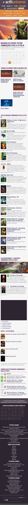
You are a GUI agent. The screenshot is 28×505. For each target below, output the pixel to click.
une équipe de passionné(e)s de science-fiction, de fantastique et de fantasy (14, 401)
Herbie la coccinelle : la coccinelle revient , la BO (14, 464)
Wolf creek (10, 175)
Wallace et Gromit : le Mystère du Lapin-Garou (16, 120)
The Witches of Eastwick (17, 286)
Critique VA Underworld (14, 483)
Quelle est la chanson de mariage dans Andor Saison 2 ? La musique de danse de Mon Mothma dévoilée (14, 430)
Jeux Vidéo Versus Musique (14, 442)
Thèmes (23, 13)
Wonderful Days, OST (13, 197)
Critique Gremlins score (14, 480)
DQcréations (21, 497)
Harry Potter (14, 449)
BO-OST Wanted (11, 142)
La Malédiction (14, 456)
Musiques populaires (6, 323)
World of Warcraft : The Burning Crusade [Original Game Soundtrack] (16, 229)
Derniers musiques (6, 328)
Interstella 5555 (14, 437)
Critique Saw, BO (14, 492)
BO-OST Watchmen (12, 153)
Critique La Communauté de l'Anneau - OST (14, 490)
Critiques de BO (8, 11)
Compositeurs (9, 15)
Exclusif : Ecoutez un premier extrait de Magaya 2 (14, 434)
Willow (9, 164)
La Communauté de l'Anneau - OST (14, 463)
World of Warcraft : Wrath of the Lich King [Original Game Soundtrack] (18, 94)
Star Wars (14, 450)
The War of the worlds (16, 275)
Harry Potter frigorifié (14, 435)
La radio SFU (14, 441)
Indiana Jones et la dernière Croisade (14, 476)
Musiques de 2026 (6, 324)
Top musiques (17, 13)
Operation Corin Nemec (14, 428)
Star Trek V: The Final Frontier (14, 466)
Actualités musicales (18, 11)
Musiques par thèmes (6, 326)
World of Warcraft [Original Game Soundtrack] (6, 81)
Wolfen (9, 186)
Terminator (14, 452)
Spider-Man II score (14, 474)
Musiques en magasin (7, 13)
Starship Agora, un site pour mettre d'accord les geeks (14, 427)
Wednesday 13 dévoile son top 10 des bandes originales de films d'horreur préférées (14, 439)
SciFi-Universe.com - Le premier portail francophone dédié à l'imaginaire (14, 2)
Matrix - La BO (14, 473)
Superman (14, 459)
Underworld (14, 453)
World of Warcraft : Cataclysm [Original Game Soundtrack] (15, 219)
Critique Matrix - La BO (14, 491)
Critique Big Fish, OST (14, 484)
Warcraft (14, 457)
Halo (14, 455)
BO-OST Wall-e (5, 108)
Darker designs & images (14, 471)
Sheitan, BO (14, 467)
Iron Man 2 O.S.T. (14, 469)
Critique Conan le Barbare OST (14, 481)
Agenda (20, 15)
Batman (14, 448)
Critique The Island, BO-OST (14, 488)
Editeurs (15, 15)
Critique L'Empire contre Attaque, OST (14, 485)
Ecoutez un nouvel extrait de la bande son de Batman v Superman (14, 432)
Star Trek (14, 446)
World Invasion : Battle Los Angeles (18, 80)
